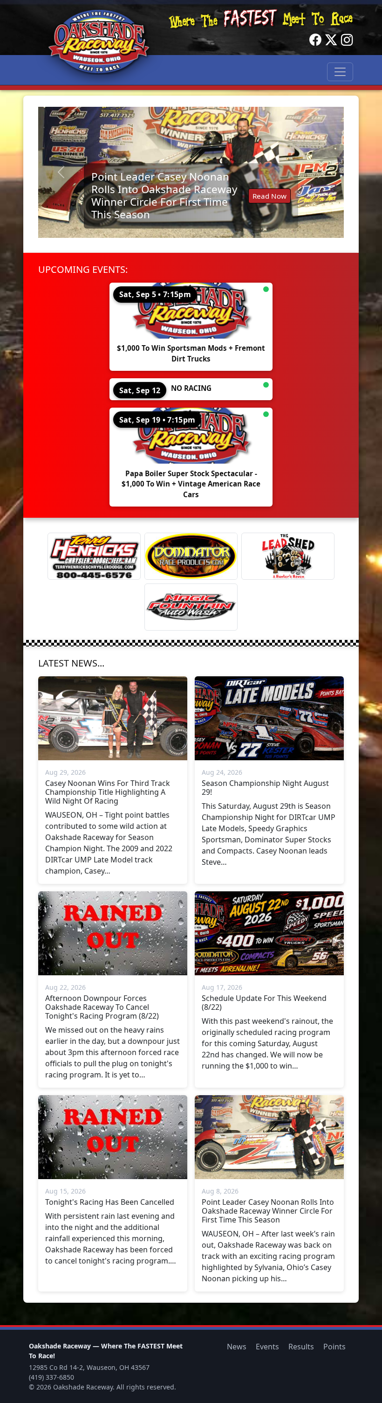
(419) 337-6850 (51, 1377)
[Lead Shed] (287, 556)
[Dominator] (191, 556)
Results (301, 1346)
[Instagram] (347, 40)
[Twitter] (331, 40)
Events (267, 1346)
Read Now (269, 196)
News (236, 1346)
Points (334, 1346)
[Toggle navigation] (340, 72)
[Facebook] (315, 40)
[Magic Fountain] (191, 607)
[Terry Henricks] (94, 556)
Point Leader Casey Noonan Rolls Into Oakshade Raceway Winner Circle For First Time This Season (164, 195)
